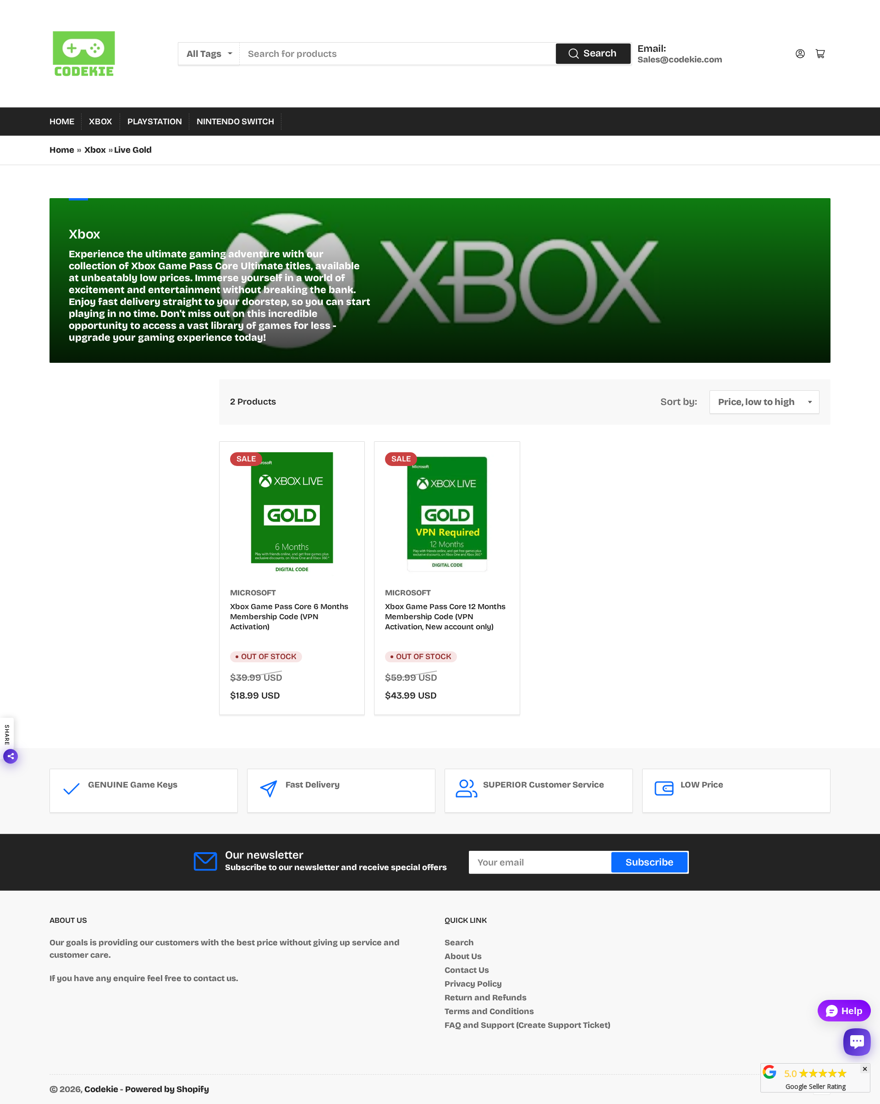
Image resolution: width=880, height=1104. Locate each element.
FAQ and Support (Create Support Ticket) (527, 1025)
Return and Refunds (486, 998)
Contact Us (467, 970)
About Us (463, 956)
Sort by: (678, 402)
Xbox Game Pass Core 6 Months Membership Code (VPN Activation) (289, 617)
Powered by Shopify (167, 1089)
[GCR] (769, 1072)
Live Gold (133, 150)
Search (599, 53)
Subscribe (649, 862)
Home (62, 122)
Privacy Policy (473, 984)
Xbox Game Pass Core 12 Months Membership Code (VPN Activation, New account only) (445, 617)
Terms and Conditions (489, 1011)
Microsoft (253, 593)
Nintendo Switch (235, 122)
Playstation (154, 122)
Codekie (101, 1089)
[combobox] (436, 53)
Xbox (100, 122)
